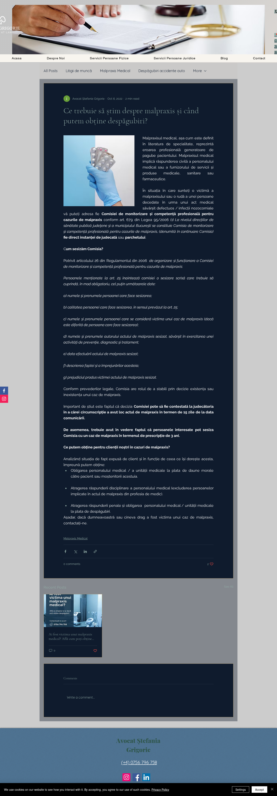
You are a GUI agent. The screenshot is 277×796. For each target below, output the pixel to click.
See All (228, 586)
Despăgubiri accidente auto (161, 70)
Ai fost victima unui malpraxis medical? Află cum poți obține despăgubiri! (70, 636)
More (197, 70)
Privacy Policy (160, 789)
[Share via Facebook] (65, 551)
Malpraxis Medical (115, 70)
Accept (259, 789)
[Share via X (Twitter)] (75, 551)
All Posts (51, 70)
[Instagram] (126, 777)
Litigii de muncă (79, 70)
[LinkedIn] (146, 777)
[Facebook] (136, 777)
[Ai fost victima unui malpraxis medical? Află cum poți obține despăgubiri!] (73, 610)
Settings (240, 789)
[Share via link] (95, 551)
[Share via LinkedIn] (85, 551)
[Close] (272, 789)
